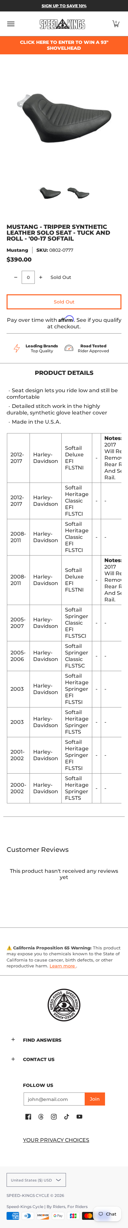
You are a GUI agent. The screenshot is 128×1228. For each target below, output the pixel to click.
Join (95, 1099)
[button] (115, 23)
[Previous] (11, 118)
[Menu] (10, 23)
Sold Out (64, 302)
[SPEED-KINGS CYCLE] (62, 24)
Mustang (17, 250)
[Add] (40, 277)
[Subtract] (16, 277)
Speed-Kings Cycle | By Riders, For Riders (47, 1206)
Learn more (63, 965)
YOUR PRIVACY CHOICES (56, 1140)
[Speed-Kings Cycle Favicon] (64, 1005)
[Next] (117, 118)
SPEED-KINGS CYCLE (28, 1195)
